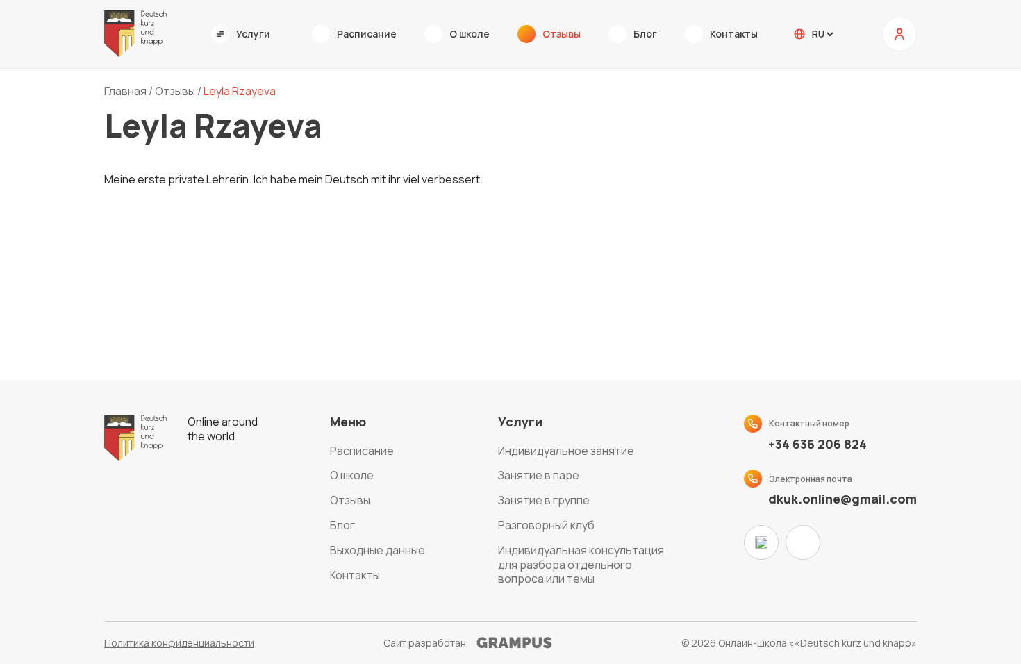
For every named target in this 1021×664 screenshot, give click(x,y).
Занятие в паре (538, 475)
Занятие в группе (544, 500)
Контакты (355, 575)
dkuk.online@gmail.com (842, 499)
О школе (352, 475)
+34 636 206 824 (817, 444)
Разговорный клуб (546, 525)
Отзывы (350, 500)
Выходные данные (377, 550)
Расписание (362, 450)
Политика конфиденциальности (179, 642)
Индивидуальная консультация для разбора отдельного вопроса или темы (581, 564)
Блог (342, 525)
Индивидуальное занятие (566, 450)
